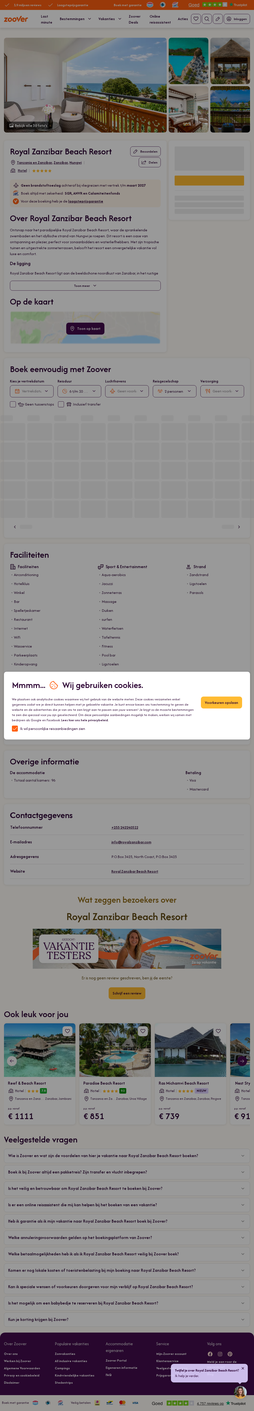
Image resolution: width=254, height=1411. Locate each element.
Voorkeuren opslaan (221, 702)
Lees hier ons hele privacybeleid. (85, 720)
